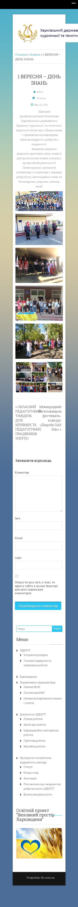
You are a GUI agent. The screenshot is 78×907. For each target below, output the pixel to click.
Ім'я (17, 518)
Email (19, 538)
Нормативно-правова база (37, 682)
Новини (35, 54)
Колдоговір (31, 772)
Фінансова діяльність (38, 794)
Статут (28, 767)
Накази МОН (32, 687)
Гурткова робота (34, 740)
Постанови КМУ (34, 692)
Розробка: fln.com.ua (40, 877)
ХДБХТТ (25, 650)
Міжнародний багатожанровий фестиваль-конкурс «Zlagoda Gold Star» (51, 418)
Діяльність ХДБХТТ (33, 714)
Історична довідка (36, 655)
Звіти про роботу (35, 724)
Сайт (18, 558)
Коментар (22, 472)
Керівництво (28, 676)
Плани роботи (33, 719)
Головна (21, 54)
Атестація (30, 778)
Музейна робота (34, 746)
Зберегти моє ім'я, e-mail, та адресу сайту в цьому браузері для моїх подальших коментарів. (36, 587)
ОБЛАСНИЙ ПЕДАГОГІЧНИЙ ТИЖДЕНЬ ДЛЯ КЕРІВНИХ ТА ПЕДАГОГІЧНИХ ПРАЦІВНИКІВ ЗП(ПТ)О (28, 422)
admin (40, 91)
